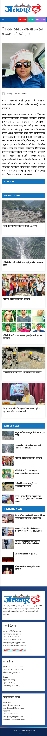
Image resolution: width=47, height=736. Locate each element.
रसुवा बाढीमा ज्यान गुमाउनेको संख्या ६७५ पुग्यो (20, 226)
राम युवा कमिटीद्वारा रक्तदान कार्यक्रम (16, 299)
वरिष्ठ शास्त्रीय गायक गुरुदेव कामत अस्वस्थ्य (27, 568)
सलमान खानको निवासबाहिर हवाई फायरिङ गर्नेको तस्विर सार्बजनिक (27, 542)
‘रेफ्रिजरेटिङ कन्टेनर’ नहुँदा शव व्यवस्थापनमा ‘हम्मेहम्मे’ (22, 372)
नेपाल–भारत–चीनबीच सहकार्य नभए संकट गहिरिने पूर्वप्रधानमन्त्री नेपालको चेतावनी (21, 410)
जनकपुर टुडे (9, 93)
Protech (27, 733)
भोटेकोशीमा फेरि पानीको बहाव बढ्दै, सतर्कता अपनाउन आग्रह (23, 264)
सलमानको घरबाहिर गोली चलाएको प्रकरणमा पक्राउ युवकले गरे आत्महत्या (28, 530)
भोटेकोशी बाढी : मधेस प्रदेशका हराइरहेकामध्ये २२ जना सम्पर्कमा (22, 337)
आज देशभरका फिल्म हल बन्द (26, 554)
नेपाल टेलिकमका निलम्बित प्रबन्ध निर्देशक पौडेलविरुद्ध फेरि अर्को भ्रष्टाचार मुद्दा (30, 517)
